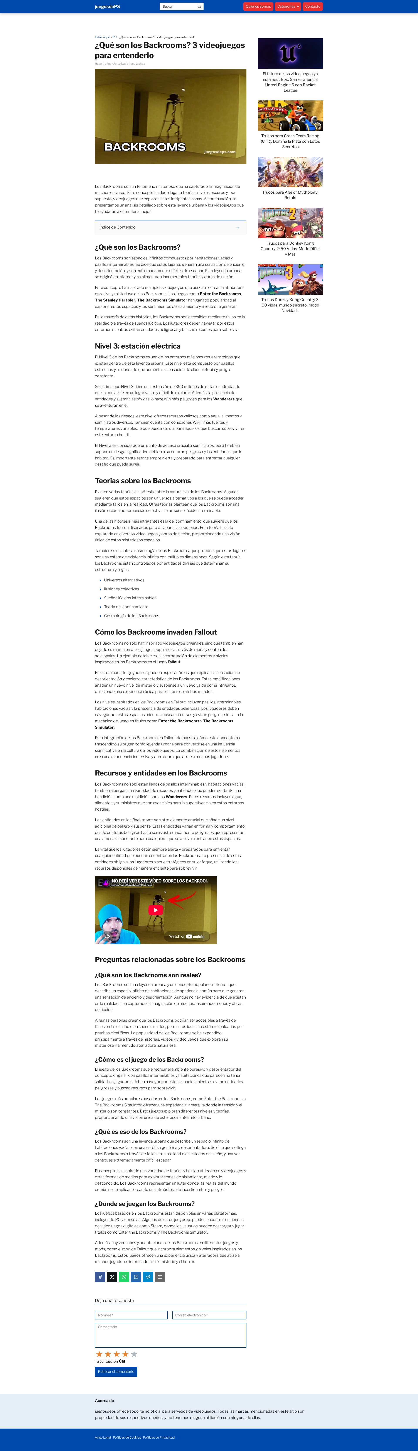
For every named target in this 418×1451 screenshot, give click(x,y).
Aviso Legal (103, 1437)
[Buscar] (199, 6)
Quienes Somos (258, 6)
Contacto (312, 6)
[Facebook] (100, 1277)
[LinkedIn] (136, 1277)
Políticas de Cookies (127, 1437)
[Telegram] (148, 1277)
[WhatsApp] (124, 1277)
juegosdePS (107, 6)
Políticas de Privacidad (159, 1437)
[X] (112, 1277)
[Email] (160, 1277)
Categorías (286, 6)
